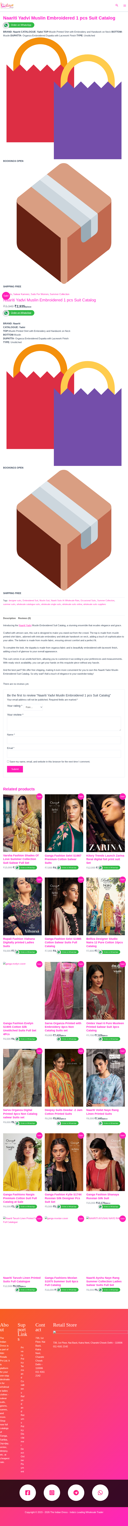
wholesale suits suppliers (94, 604)
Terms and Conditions (22, 1379)
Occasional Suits (88, 600)
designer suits (15, 600)
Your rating (14, 705)
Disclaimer (22, 1439)
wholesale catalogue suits (28, 604)
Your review (15, 714)
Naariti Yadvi (25, 625)
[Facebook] (28, 1492)
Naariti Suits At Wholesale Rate (65, 600)
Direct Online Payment (22, 1460)
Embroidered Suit (30, 600)
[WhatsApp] (100, 1492)
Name (11, 734)
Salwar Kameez (21, 294)
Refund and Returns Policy (22, 1413)
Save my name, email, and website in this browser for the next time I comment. (50, 761)
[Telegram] (76, 1492)
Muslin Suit (44, 600)
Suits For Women (40, 294)
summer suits (9, 604)
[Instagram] (52, 1492)
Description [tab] (9, 618)
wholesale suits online (72, 604)
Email (10, 748)
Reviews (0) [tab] (24, 618)
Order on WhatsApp (21, 25)
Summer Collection (59, 294)
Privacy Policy (22, 1355)
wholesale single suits (51, 604)
